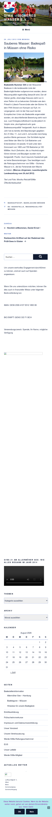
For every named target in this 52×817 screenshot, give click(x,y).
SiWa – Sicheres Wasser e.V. (20, 17)
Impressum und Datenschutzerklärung (20, 722)
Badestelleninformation (14, 691)
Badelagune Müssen (34, 203)
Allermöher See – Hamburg (19, 695)
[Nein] (48, 807)
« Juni (12, 672)
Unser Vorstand (11, 728)
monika (26, 39)
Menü (27, 29)
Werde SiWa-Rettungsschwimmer (19, 738)
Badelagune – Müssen (17, 700)
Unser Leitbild (10, 749)
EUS (6, 744)
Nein (32, 811)
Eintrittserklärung (11, 712)
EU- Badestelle (16, 207)
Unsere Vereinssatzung (14, 733)
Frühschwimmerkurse (13, 717)
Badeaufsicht (15, 203)
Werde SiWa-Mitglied (13, 755)
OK (19, 811)
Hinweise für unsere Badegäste (20, 705)
